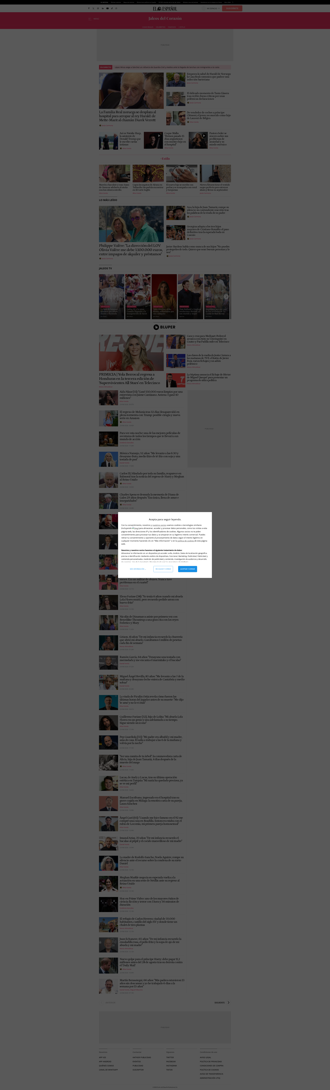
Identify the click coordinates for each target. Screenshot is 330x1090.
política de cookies (186, 540)
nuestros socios (159, 525)
